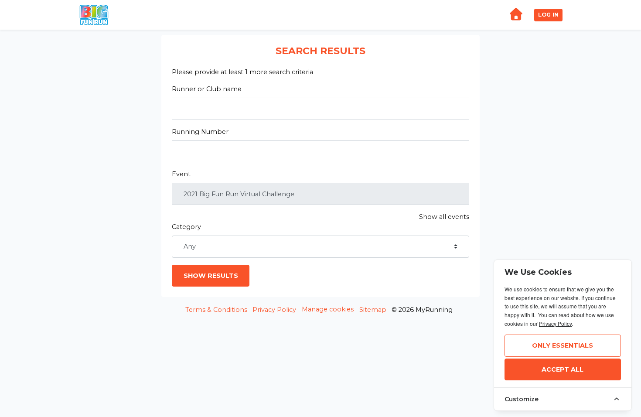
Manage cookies (328, 309)
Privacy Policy (274, 310)
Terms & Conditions (216, 310)
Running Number (200, 132)
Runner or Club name (207, 89)
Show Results (211, 276)
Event (181, 174)
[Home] (516, 15)
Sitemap (372, 310)
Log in (548, 14)
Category (186, 227)
